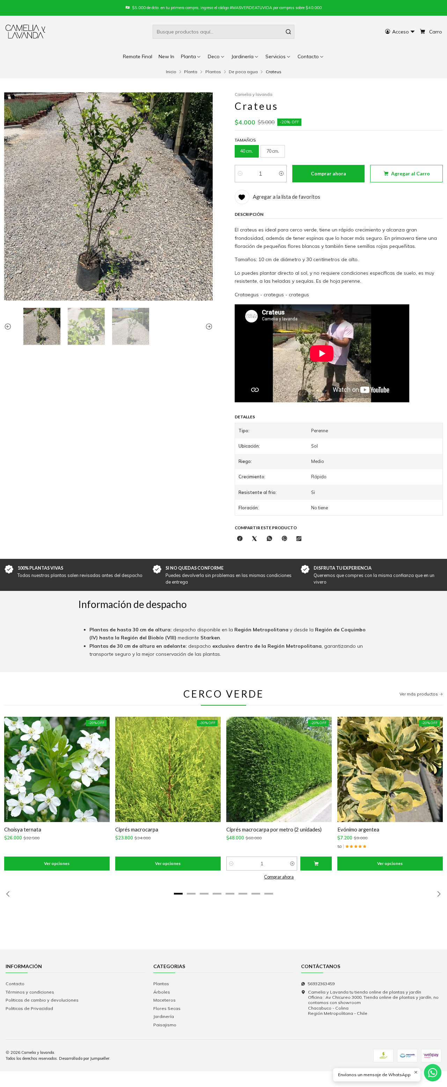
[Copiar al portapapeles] (299, 539)
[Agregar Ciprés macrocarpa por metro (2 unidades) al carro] (316, 864)
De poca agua (243, 72)
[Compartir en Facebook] (240, 539)
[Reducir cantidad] (240, 173)
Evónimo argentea (358, 829)
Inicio (171, 72)
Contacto (15, 983)
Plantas (213, 72)
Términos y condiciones (30, 992)
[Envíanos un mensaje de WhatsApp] (432, 1072)
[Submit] (288, 32)
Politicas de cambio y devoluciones (42, 1000)
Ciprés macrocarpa (136, 829)
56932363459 (321, 983)
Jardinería (163, 1016)
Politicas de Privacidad (29, 1008)
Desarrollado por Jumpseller (84, 1058)
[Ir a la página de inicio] (26, 31)
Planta (190, 72)
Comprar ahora (279, 877)
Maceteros (164, 1000)
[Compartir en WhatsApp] (269, 539)
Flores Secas (167, 1008)
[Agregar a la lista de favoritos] (13, 769)
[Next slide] (207, 326)
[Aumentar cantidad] (281, 173)
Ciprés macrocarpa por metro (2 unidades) (274, 829)
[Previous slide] (9, 326)
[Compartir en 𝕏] (254, 539)
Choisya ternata (22, 829)
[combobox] (223, 32)
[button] (311, 56)
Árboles (161, 992)
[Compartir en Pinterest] (284, 539)
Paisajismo (164, 1024)
